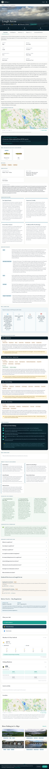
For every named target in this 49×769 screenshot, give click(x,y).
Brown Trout (6, 157)
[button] (24, 117)
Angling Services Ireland (7, 582)
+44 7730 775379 (6, 593)
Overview (5, 32)
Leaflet (39, 128)
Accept (44, 766)
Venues (3, 5)
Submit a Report (8, 622)
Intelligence (13, 32)
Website (11, 586)
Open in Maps (44, 130)
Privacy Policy (17, 767)
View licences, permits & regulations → (10, 610)
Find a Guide (7, 631)
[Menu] (47, 2)
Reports (28, 32)
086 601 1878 (5, 586)
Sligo (11, 18)
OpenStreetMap (45, 128)
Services (20, 32)
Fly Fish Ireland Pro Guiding (8, 589)
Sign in (43, 2)
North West (7, 18)
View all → (44, 726)
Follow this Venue (9, 626)
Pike (18, 157)
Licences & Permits (38, 32)
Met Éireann (44, 656)
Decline (38, 766)
